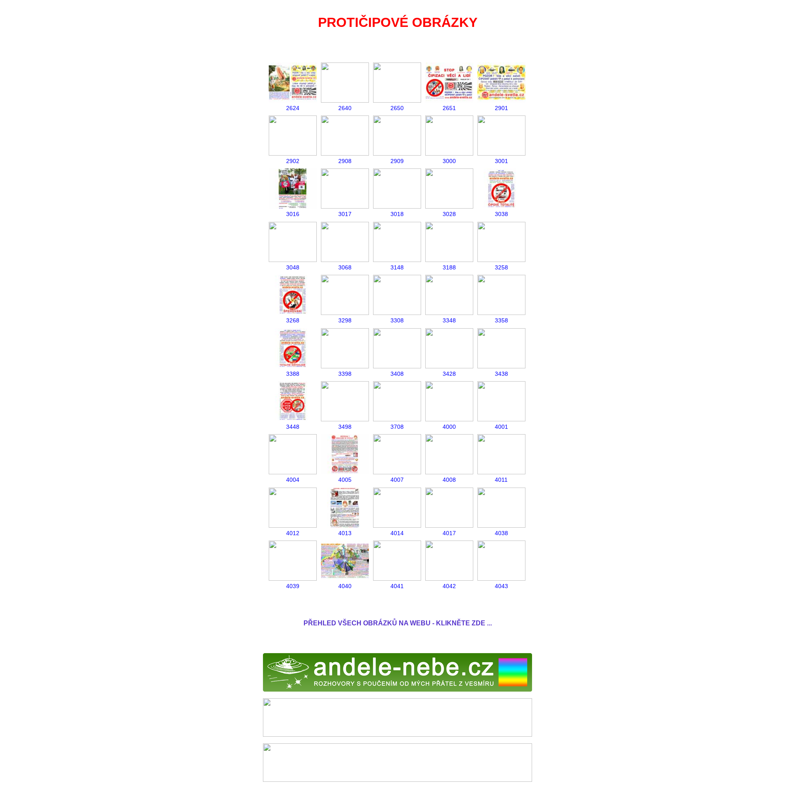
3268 (292, 320)
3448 (292, 426)
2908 (345, 161)
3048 (292, 267)
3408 (397, 373)
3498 (345, 426)
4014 (397, 533)
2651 (449, 108)
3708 (397, 426)
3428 (449, 373)
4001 (501, 426)
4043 (501, 586)
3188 (449, 267)
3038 (501, 214)
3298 (345, 320)
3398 (345, 373)
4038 (501, 533)
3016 (292, 214)
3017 (345, 214)
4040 (345, 586)
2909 (397, 161)
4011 (501, 479)
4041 (397, 586)
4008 (449, 479)
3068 (345, 267)
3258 (501, 267)
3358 (501, 320)
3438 (501, 373)
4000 (449, 426)
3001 (501, 161)
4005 (345, 479)
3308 (397, 320)
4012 (292, 533)
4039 (292, 586)
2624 (292, 108)
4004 (292, 479)
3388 (292, 373)
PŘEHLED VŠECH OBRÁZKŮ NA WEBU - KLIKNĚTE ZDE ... (398, 623)
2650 (397, 108)
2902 (292, 161)
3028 (449, 214)
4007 (397, 479)
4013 (345, 533)
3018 (397, 214)
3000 (449, 161)
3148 (397, 267)
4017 (449, 533)
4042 (449, 586)
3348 (449, 320)
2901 (501, 108)
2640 (345, 108)
